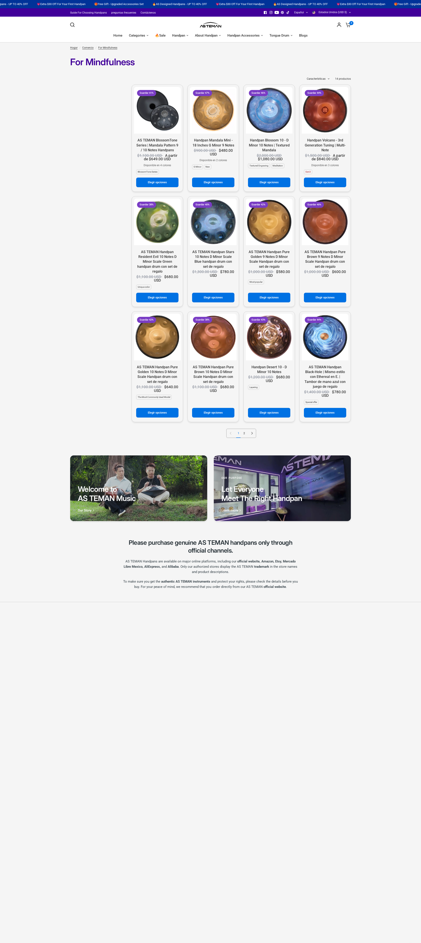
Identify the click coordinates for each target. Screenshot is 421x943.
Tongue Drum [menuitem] (279, 35)
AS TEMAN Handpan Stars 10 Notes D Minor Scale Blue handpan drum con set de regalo (213, 259)
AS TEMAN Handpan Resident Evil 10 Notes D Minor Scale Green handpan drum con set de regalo (157, 262)
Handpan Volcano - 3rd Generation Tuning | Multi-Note (325, 145)
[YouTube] (277, 12)
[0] (347, 25)
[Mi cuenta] (339, 25)
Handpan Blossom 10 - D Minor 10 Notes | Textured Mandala (269, 145)
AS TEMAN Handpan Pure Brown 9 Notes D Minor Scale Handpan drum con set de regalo (325, 259)
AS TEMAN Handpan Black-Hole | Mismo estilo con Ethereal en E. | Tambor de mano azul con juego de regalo (325, 377)
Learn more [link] (229, 510)
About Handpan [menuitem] (206, 35)
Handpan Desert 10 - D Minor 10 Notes (269, 369)
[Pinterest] (282, 12)
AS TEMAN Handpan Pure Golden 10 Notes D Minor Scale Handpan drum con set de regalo (157, 374)
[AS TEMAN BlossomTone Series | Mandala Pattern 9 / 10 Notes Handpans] (157, 110)
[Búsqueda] (73, 25)
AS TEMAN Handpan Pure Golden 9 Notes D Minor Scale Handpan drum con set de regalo (269, 259)
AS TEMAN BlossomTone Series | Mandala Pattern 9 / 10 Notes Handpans (157, 145)
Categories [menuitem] (137, 35)
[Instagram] (271, 12)
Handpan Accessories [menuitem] (243, 35)
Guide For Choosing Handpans (88, 12)
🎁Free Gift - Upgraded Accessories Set (81, 4)
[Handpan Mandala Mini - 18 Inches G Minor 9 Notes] (213, 110)
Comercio (88, 47)
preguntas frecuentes (123, 12)
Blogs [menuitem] (303, 35)
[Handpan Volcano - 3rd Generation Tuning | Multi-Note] (325, 110)
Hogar (74, 47)
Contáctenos (148, 12)
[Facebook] (265, 12)
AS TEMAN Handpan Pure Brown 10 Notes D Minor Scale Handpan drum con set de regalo (213, 374)
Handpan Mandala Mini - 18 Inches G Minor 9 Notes (213, 142)
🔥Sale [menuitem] (160, 35)
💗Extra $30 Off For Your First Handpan (202, 4)
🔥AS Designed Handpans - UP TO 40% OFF (142, 4)
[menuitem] (89, 13)
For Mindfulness (107, 47)
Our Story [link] (84, 510)
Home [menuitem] (117, 35)
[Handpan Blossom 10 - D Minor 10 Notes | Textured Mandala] (269, 110)
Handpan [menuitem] (178, 35)
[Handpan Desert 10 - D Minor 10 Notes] (269, 337)
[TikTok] (288, 12)
